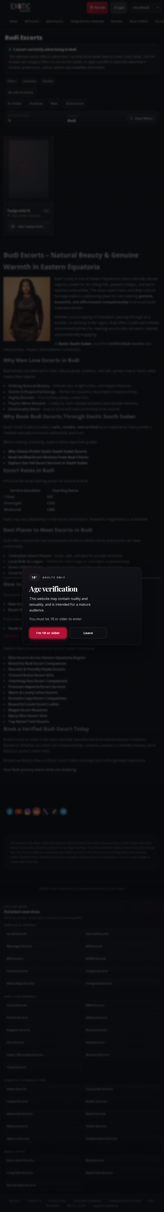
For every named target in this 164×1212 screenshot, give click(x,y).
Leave (88, 633)
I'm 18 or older (48, 633)
